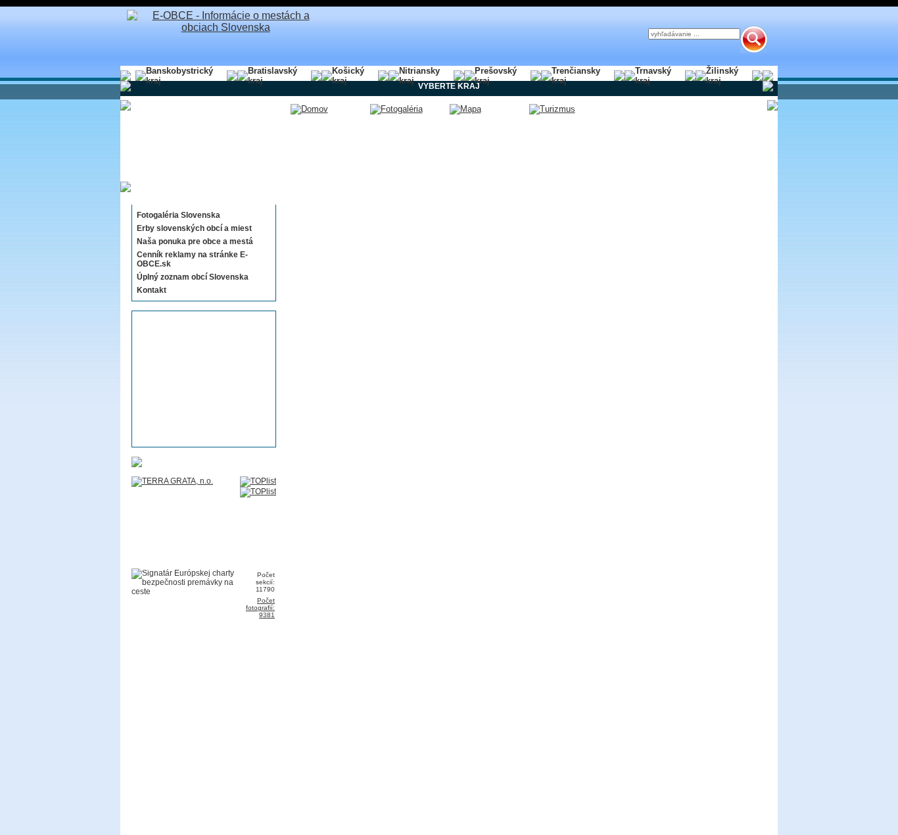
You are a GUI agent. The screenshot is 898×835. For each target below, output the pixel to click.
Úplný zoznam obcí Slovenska (192, 277)
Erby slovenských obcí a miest (194, 228)
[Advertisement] (200, 379)
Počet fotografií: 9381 (260, 608)
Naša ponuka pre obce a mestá (195, 241)
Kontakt (151, 290)
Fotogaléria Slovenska (178, 215)
